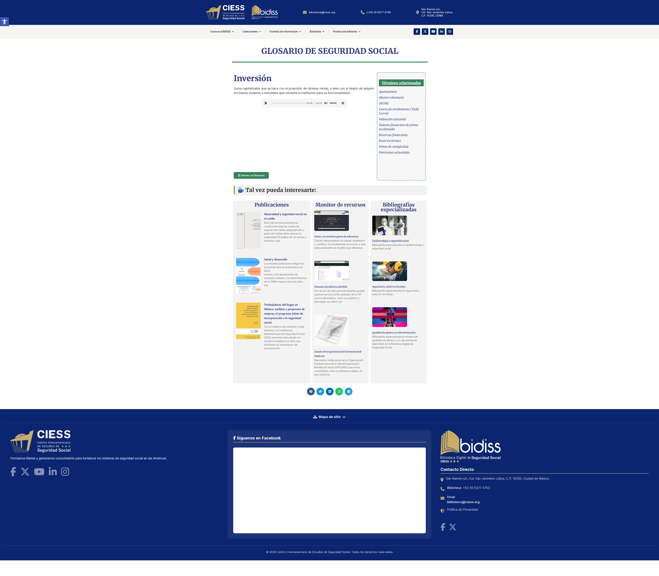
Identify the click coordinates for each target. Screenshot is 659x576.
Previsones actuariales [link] (394, 152)
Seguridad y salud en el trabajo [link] (389, 286)
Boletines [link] (315, 31)
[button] (311, 391)
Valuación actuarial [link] (392, 119)
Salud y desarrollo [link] (275, 259)
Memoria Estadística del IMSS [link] (330, 286)
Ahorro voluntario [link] (391, 97)
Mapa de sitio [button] (330, 417)
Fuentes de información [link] (284, 31)
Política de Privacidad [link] (462, 509)
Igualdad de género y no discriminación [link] (393, 332)
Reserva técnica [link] (390, 141)
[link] (4, 21)
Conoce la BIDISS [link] (220, 31)
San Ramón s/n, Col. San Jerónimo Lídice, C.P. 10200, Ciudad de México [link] (497, 478)
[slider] (287, 103)
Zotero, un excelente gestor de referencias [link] (336, 236)
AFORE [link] (384, 103)
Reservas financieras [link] (393, 135)
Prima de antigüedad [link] (393, 147)
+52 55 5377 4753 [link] (476, 488)
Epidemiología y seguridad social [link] (390, 240)
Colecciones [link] (250, 31)
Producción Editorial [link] (345, 31)
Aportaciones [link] (388, 92)
